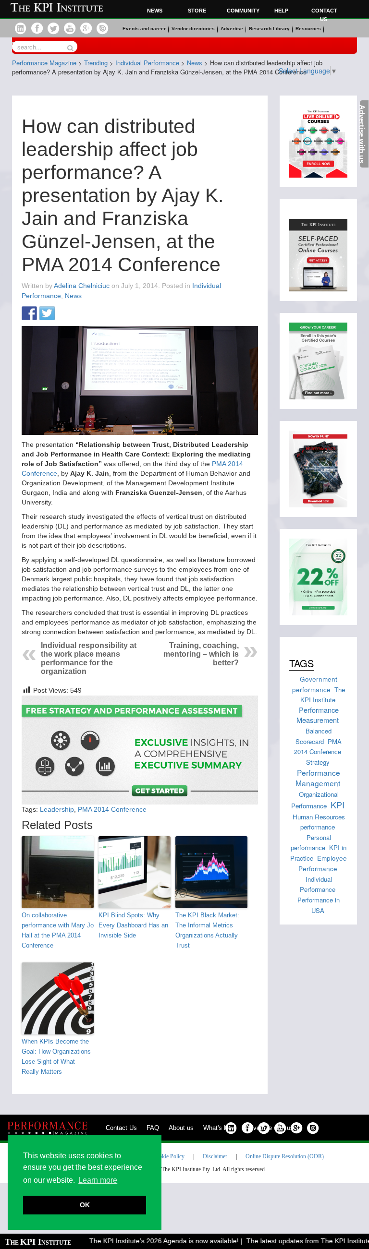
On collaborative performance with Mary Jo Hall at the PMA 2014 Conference (58, 930)
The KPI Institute (322, 694)
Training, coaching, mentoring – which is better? (201, 654)
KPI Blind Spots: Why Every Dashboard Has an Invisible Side (133, 925)
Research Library (269, 28)
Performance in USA (318, 905)
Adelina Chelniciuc (82, 285)
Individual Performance (317, 884)
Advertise (232, 28)
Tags (301, 663)
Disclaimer (215, 1156)
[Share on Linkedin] (65, 314)
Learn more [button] (97, 1180)
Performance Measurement (317, 715)
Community (242, 10)
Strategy (318, 762)
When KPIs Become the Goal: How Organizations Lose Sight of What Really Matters (56, 1056)
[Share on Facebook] (29, 314)
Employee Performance (322, 863)
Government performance (315, 684)
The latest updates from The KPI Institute (297, 1241)
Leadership (57, 809)
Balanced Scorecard (313, 736)
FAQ (153, 1127)
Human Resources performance (319, 821)
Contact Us (121, 1127)
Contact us (324, 15)
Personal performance (311, 843)
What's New (219, 1127)
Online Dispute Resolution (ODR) (285, 1156)
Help (281, 10)
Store (197, 10)
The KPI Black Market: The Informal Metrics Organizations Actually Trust (207, 930)
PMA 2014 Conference (112, 809)
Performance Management (318, 777)
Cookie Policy (168, 1156)
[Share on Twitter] (47, 314)
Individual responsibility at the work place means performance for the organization (88, 658)
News (154, 10)
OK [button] (85, 1205)
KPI (337, 804)
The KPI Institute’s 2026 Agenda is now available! (153, 1241)
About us (181, 1127)
